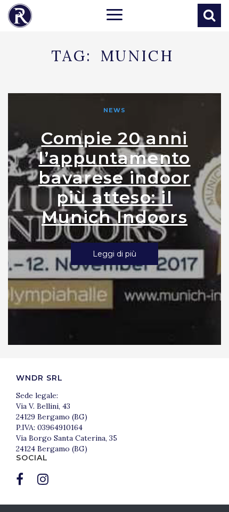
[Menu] (114, 16)
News (114, 110)
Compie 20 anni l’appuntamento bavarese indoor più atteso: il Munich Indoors (114, 177)
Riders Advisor (20, 16)
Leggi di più (114, 254)
